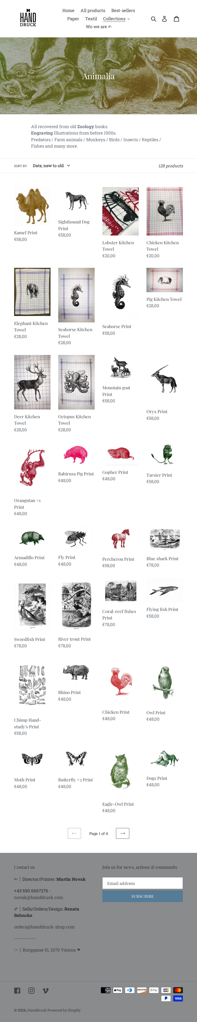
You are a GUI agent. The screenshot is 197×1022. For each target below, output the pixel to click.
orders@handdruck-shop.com (44, 927)
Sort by (20, 166)
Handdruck (37, 1010)
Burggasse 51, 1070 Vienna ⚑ (52, 950)
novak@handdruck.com (38, 897)
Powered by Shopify (64, 1010)
